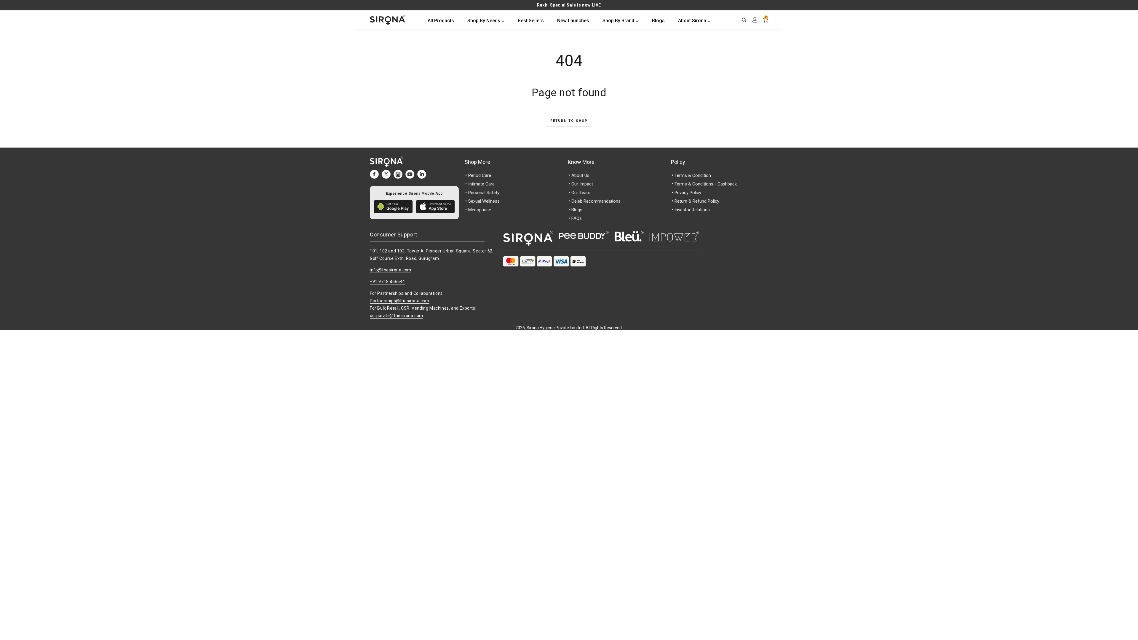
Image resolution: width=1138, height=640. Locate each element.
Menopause (479, 209)
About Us (580, 175)
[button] (741, 19)
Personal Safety (483, 192)
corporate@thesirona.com (396, 315)
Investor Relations (692, 209)
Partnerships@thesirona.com (399, 300)
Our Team (580, 192)
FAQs (576, 218)
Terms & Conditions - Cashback (706, 184)
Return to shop (569, 121)
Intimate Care (481, 184)
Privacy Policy (688, 192)
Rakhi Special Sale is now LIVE (569, 5)
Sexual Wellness (484, 201)
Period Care (479, 175)
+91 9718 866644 (387, 281)
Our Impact (582, 184)
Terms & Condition (693, 175)
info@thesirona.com (390, 270)
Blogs (576, 209)
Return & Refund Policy (697, 201)
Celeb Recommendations (596, 201)
